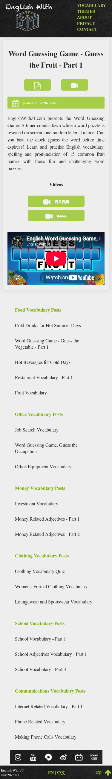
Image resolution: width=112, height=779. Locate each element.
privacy (86, 23)
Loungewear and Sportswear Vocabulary (53, 601)
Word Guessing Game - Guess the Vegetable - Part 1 (47, 343)
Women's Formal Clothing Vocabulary (51, 586)
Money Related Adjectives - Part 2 (47, 534)
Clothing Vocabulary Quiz (40, 571)
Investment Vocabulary (36, 503)
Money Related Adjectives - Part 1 (47, 519)
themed (86, 11)
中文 (61, 772)
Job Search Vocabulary (37, 429)
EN (51, 772)
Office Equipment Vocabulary (43, 466)
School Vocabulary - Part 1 (40, 638)
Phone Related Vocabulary (40, 721)
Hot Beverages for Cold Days (42, 362)
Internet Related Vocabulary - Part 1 (49, 706)
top (100, 771)
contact (87, 29)
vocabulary (91, 5)
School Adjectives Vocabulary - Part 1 (51, 654)
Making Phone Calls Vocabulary (45, 737)
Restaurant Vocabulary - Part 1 (44, 377)
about (84, 17)
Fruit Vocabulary (31, 392)
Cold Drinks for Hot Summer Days (48, 325)
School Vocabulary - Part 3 (40, 669)
